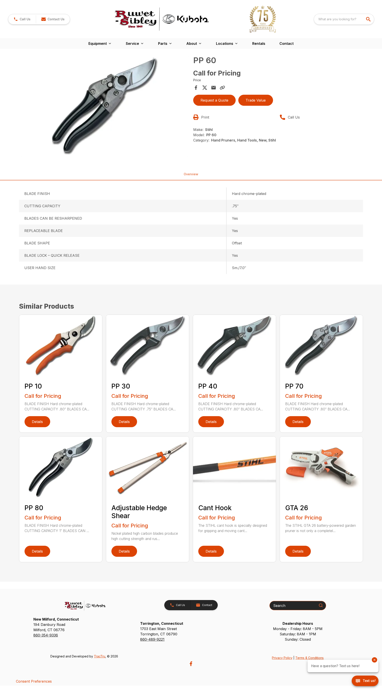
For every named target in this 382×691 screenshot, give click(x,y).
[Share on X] (204, 87)
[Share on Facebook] (196, 87)
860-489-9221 (152, 639)
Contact (286, 43)
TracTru (99, 656)
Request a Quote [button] (214, 100)
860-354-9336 (45, 635)
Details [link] (37, 421)
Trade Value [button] (256, 100)
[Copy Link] (222, 87)
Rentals (258, 43)
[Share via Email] (213, 87)
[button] (22, 19)
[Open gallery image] (105, 106)
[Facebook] (191, 663)
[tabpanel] (105, 107)
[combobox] (344, 19)
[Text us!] (365, 681)
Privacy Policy (282, 658)
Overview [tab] (191, 174)
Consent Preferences (34, 681)
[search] (368, 19)
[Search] (321, 605)
